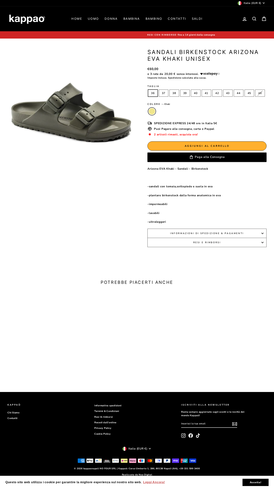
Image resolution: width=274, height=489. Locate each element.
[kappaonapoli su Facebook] (190, 435)
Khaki (152, 111)
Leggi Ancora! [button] (154, 482)
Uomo (93, 18)
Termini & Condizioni (106, 411)
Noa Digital (145, 474)
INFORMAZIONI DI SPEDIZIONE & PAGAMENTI (207, 233)
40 (196, 93)
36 (153, 93)
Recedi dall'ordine (105, 422)
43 (228, 93)
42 (217, 93)
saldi (197, 18)
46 (260, 93)
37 (164, 93)
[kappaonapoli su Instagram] (183, 435)
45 (249, 93)
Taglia (153, 86)
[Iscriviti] (234, 424)
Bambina (131, 18)
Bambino (154, 18)
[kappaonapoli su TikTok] (198, 435)
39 (185, 93)
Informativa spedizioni (108, 405)
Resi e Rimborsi (207, 242)
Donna (111, 18)
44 (238, 93)
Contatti (177, 18)
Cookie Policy (102, 434)
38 (174, 93)
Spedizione (174, 78)
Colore (158, 104)
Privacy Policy (102, 428)
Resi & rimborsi (103, 417)
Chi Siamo (13, 412)
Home (76, 18)
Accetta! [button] (256, 482)
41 (206, 93)
